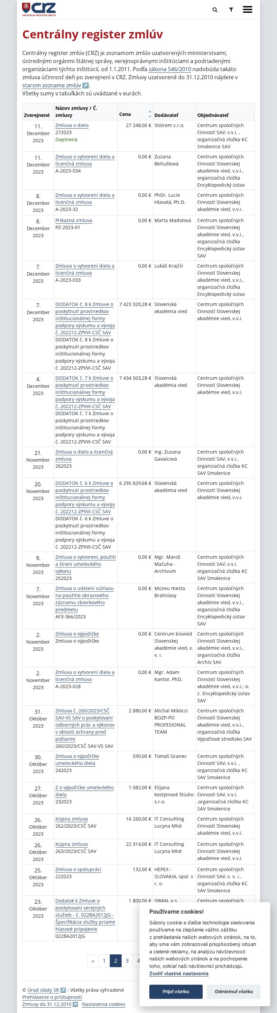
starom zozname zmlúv (51, 85)
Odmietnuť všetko (234, 991)
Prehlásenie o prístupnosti (52, 997)
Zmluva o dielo (72, 125)
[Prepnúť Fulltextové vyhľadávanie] (215, 9)
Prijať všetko (176, 991)
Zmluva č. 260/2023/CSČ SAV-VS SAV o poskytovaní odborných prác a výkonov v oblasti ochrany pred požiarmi (85, 724)
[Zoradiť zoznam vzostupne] (149, 111)
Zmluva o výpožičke (77, 634)
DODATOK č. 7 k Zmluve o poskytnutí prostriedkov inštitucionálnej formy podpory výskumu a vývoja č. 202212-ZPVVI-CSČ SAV (85, 392)
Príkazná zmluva (73, 220)
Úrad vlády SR (43, 990)
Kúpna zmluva (71, 819)
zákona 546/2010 (170, 69)
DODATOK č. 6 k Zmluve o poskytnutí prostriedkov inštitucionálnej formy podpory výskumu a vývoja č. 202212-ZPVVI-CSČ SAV (85, 497)
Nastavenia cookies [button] (103, 1004)
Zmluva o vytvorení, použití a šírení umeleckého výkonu (85, 564)
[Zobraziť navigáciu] (248, 9)
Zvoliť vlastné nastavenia (178, 973)
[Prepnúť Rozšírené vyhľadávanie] (231, 9)
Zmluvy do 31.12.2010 (46, 1004)
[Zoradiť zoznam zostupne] (149, 116)
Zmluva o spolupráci (78, 869)
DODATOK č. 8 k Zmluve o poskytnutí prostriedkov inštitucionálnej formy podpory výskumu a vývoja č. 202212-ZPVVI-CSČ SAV (85, 318)
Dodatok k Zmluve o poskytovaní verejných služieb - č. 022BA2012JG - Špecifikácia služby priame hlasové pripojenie (85, 914)
